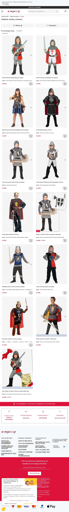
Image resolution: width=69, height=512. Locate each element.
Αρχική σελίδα (5, 16)
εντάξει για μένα (28, 503)
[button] (4, 509)
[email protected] (7, 2)
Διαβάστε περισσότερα (10, 503)
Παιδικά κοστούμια (14, 16)
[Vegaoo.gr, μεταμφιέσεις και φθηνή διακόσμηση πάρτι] (13, 11)
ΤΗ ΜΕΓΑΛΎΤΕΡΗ (9, 417)
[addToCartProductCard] (31, 84)
